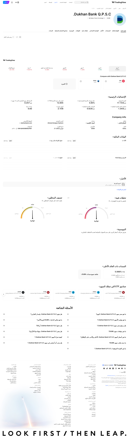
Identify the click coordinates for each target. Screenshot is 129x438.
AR (16, 2)
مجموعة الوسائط (67, 401)
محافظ (93, 403)
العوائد (94, 395)
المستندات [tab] (107, 30)
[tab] (74, 141)
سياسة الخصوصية (67, 417)
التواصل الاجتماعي (63, 2)
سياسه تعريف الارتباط (66, 419)
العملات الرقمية (92, 376)
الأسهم (93, 371)
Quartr (107, 385)
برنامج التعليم (13, 382)
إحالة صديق (38, 369)
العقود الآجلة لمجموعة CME (65, 385)
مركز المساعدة (67, 398)
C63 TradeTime (67, 409)
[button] (67, 2)
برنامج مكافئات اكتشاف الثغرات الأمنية (62, 424)
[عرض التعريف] (117, 100)
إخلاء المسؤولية (67, 416)
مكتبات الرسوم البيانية (11, 368)
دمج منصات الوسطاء (11, 379)
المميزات (69, 366)
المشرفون (38, 374)
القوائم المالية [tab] (115, 30)
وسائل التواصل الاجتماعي (35, 366)
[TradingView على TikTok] (107, 368)
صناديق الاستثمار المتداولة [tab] (61, 30)
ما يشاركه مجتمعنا (37, 368)
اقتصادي (93, 393)
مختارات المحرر (37, 382)
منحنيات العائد (92, 404)
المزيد (45, 2)
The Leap (68, 381)
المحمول (93, 414)
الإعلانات (14, 377)
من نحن (69, 393)
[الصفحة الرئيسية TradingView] (119, 2)
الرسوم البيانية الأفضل (90, 366)
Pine (94, 381)
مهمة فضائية (68, 395)
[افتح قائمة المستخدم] (11, 2)
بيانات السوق (68, 369)
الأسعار (69, 368)
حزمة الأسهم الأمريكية (66, 389)
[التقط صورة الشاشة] (20, 37)
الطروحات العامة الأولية (90, 398)
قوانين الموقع (38, 373)
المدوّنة (69, 396)
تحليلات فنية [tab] (85, 30)
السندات (93, 374)
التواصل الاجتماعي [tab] (94, 30)
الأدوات (14, 366)
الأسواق (55, 2)
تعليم (40, 381)
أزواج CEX (93, 377)
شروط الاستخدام (67, 414)
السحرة (39, 389)
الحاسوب (93, 416)
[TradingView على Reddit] (104, 368)
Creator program (37, 371)
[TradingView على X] (125, 368)
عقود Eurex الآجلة (67, 387)
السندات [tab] (51, 30)
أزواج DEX (93, 379)
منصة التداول (13, 373)
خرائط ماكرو (92, 408)
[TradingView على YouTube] (119, 368)
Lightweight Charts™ (11, 369)
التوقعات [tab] (78, 30)
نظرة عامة (68, 376)
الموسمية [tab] (71, 30)
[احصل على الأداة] (17, 37)
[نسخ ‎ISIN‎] (16, 128)
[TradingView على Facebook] (122, 368)
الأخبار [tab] (101, 30)
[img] (89, 18)
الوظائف (69, 400)
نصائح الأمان (68, 422)
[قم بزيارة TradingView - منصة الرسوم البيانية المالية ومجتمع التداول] (9, 60)
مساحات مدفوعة (37, 392)
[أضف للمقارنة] (106, 81)
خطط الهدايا (68, 371)
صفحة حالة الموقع (67, 425)
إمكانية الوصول (67, 420)
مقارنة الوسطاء (67, 379)
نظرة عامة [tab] (123, 30)
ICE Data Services (111, 375)
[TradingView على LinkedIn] (113, 368)
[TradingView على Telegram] (110, 368)
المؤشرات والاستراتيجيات (35, 387)
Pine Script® (92, 409)
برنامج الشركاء (13, 381)
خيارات (93, 406)
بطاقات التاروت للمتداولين (65, 408)
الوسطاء (50, 2)
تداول (39, 379)
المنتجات (70, 2)
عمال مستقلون (37, 390)
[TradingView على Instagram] (116, 368)
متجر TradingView (66, 406)
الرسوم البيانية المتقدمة (11, 371)
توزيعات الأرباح (92, 396)
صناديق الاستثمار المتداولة (89, 372)
